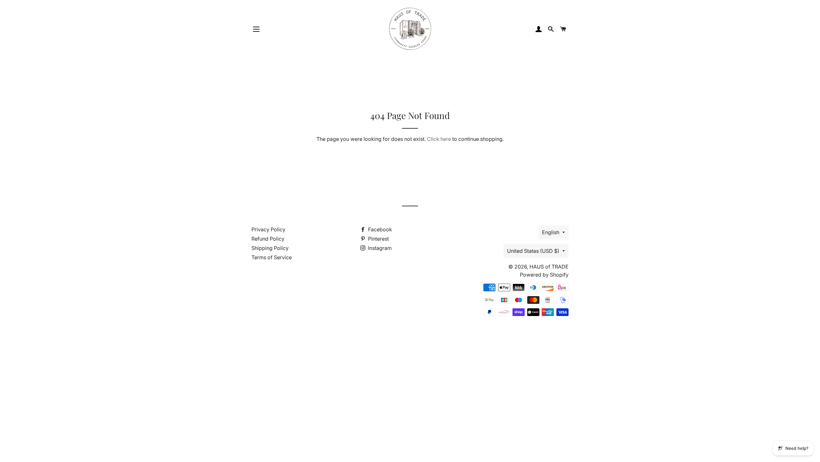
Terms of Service (271, 257)
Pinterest (378, 238)
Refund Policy (267, 238)
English (550, 232)
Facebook (379, 229)
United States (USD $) (533, 251)
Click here (439, 139)
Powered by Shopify (544, 274)
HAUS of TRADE (549, 266)
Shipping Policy (270, 248)
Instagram (379, 248)
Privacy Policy (268, 229)
